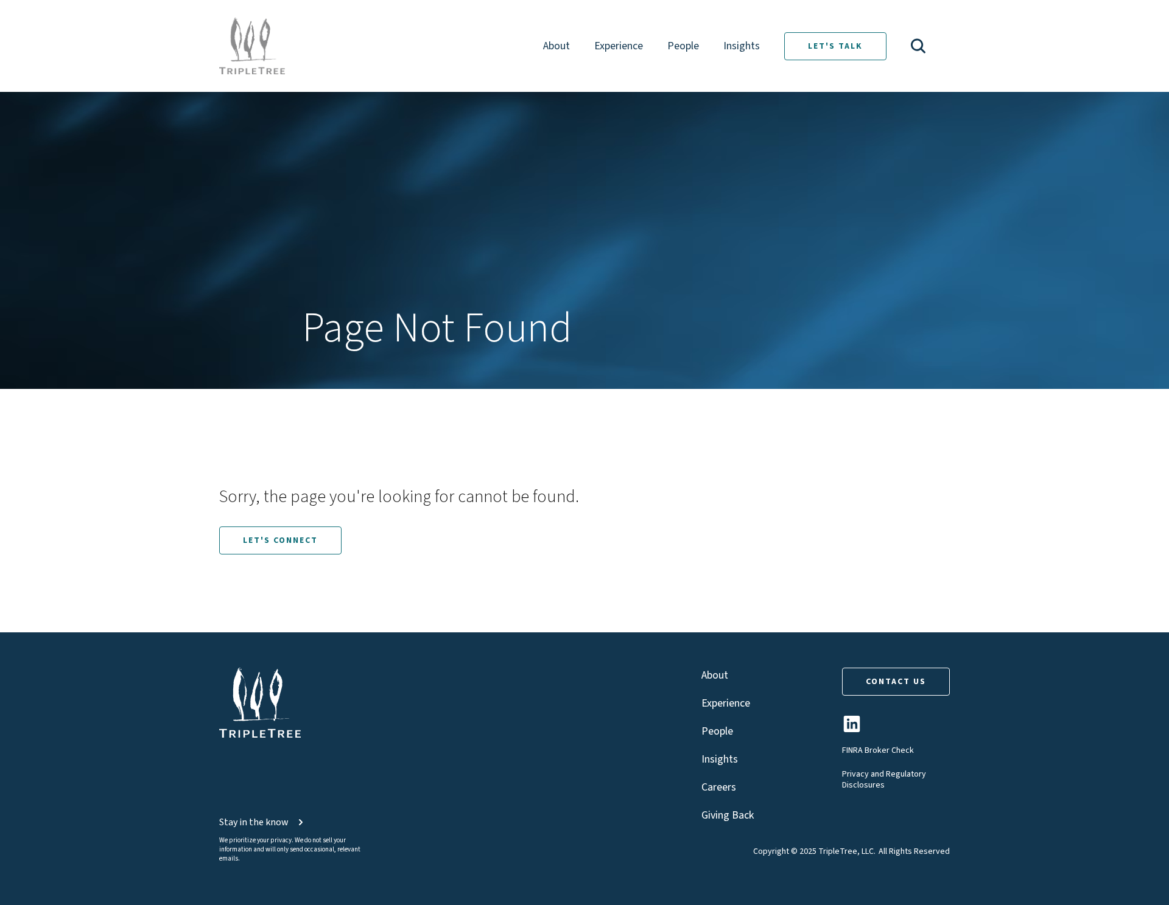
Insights (741, 46)
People (683, 46)
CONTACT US (896, 682)
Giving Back (727, 815)
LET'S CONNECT (280, 540)
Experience (618, 46)
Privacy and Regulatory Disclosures (884, 779)
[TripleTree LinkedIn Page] (852, 729)
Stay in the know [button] (254, 822)
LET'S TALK (835, 46)
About (556, 46)
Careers (718, 787)
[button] (918, 46)
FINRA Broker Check (878, 750)
